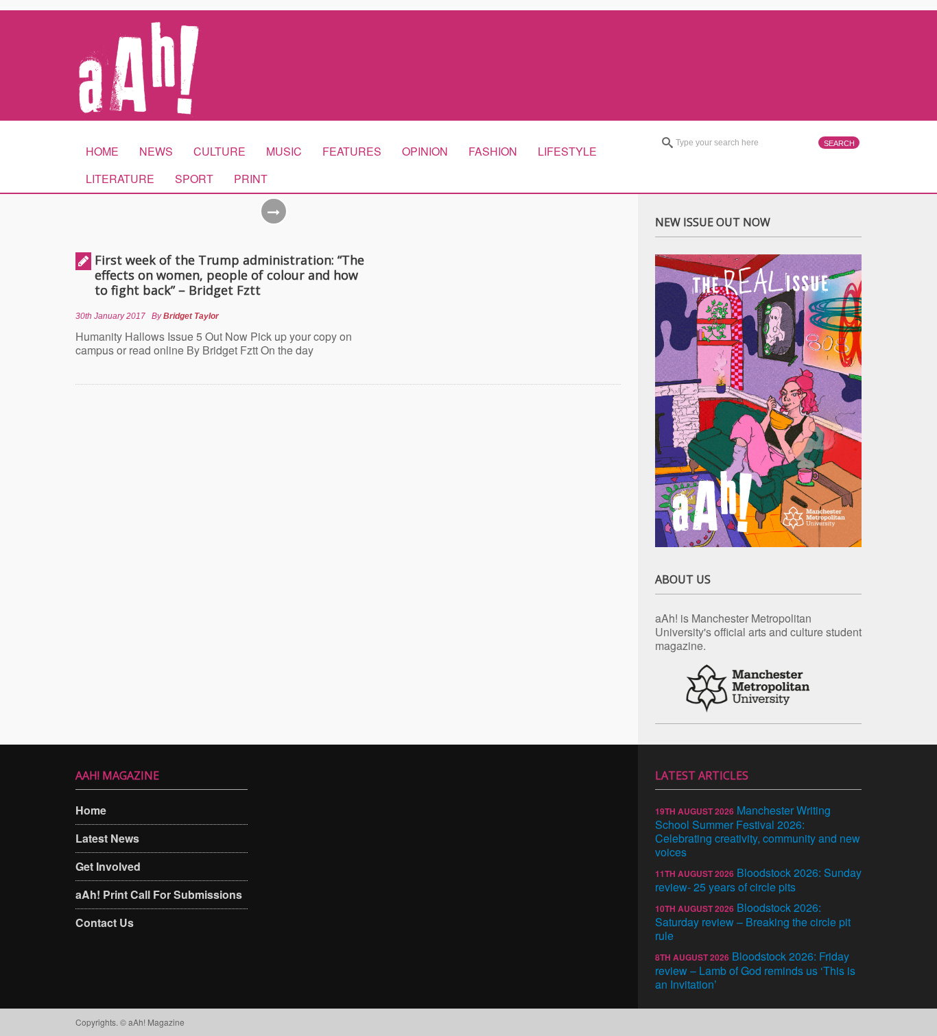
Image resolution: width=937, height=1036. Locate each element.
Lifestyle (567, 151)
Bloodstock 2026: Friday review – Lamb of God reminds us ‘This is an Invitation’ (755, 970)
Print (251, 178)
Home (102, 151)
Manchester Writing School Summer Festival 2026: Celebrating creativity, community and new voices (757, 831)
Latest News (107, 838)
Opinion (425, 151)
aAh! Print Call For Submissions (158, 894)
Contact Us (104, 922)
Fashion (492, 151)
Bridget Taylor (191, 316)
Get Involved (108, 866)
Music (284, 151)
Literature (120, 178)
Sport (194, 178)
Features (351, 151)
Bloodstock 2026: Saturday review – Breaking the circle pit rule (753, 921)
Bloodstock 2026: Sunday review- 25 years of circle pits (758, 880)
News (156, 151)
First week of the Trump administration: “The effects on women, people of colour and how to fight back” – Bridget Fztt (229, 275)
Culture (219, 151)
